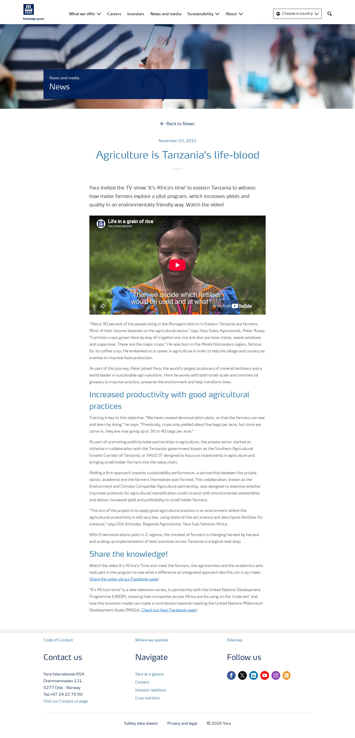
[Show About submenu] (241, 13)
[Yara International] (33, 12)
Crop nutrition (147, 698)
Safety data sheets (141, 724)
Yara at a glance (149, 674)
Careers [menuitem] (114, 13)
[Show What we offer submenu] (99, 13)
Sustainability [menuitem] (200, 13)
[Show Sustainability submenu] (217, 13)
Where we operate (151, 640)
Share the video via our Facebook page (123, 579)
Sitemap (234, 640)
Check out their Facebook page (169, 610)
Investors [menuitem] (135, 13)
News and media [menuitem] (165, 13)
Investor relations (150, 690)
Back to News (180, 124)
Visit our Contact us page (65, 701)
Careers (142, 682)
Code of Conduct (58, 640)
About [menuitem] (231, 13)
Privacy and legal (182, 724)
